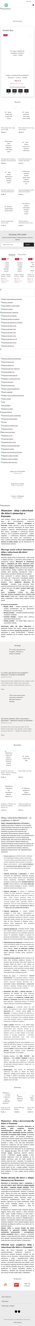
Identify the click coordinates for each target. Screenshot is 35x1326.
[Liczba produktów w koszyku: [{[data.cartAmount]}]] (32, 5)
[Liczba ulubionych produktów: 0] (28, 5)
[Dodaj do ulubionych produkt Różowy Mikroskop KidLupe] (23, 1092)
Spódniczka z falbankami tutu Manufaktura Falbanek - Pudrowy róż (8, 805)
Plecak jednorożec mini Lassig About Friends (26, 128)
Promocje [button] (12, 254)
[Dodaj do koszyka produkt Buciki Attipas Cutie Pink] (31, 766)
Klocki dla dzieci (9, 975)
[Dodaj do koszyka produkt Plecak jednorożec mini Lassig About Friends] (31, 123)
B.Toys (21, 592)
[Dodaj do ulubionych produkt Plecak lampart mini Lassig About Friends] (14, 107)
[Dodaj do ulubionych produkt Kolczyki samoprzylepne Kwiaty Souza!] (14, 200)
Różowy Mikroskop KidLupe (19, 1108)
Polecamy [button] (17, 1087)
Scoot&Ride (11, 592)
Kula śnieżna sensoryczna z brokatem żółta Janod (25, 159)
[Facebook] (16, 1311)
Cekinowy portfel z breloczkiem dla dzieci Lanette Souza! (26, 222)
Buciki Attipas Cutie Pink (25, 771)
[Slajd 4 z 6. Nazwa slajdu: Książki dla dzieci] (17, 13)
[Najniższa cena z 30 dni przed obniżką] (24, 83)
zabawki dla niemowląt (22, 630)
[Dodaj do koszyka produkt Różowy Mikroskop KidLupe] (23, 1103)
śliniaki (10, 1153)
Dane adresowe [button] (6, 1297)
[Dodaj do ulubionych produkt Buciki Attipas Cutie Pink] (32, 750)
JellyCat (10, 594)
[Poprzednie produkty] (4, 264)
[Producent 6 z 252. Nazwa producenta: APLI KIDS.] (5, 1284)
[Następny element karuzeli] (33, 1285)
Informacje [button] (5, 1301)
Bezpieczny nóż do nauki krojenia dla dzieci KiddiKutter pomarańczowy (5, 1108)
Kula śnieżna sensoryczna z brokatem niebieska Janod (8, 190)
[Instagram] (19, 1311)
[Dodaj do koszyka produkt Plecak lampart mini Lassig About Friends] (14, 123)
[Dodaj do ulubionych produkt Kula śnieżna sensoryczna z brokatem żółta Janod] (32, 138)
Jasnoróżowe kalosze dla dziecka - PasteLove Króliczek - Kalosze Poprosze (8, 772)
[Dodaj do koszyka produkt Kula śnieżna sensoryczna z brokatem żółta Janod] (31, 154)
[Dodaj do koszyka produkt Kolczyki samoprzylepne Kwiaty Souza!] (14, 216)
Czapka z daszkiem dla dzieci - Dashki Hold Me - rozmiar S (6, 275)
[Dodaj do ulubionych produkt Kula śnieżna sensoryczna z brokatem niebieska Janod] (14, 169)
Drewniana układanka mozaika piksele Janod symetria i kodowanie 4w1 (26, 191)
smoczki (25, 1155)
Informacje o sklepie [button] (8, 1306)
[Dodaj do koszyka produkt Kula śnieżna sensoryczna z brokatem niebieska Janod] (14, 185)
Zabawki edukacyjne (9, 856)
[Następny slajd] (34, 21)
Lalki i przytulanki (9, 1042)
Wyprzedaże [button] (22, 254)
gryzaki (19, 1155)
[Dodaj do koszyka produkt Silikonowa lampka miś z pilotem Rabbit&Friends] (31, 799)
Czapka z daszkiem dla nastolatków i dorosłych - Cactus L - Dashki (17, 76)
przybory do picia (10, 1151)
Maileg (11, 590)
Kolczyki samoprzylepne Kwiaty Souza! (7, 222)
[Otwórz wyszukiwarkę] (25, 5)
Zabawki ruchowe (9, 1056)
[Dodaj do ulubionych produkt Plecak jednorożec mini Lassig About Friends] (32, 107)
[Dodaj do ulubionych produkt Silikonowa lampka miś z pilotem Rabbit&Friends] (32, 783)
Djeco (23, 594)
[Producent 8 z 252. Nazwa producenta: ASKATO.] (27, 1284)
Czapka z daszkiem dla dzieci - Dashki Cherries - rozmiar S (19, 275)
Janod (22, 590)
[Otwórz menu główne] (2, 5)
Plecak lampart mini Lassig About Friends (8, 128)
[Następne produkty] (30, 264)
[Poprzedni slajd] (1, 21)
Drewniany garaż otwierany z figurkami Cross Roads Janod (8, 159)
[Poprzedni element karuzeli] (2, 1285)
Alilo (6, 594)
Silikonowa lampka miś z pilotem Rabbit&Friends (25, 804)
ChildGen (29, 594)
